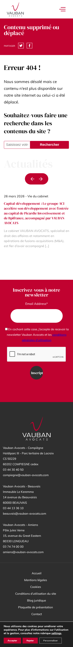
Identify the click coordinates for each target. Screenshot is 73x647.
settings (56, 633)
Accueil (36, 573)
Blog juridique (36, 600)
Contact (36, 614)
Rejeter (30, 640)
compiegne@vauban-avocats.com (26, 475)
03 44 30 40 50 (13, 469)
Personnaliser (50, 640)
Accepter (12, 640)
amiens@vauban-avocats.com (23, 552)
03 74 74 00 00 (13, 546)
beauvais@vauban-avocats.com (24, 513)
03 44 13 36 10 (13, 508)
